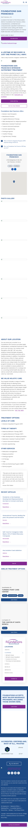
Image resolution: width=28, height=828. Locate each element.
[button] (14, 141)
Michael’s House (10, 655)
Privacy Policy (4, 817)
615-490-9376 (15, 763)
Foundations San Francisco (11, 659)
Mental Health (6, 538)
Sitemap (11, 810)
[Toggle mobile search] (23, 2)
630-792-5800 (19, 410)
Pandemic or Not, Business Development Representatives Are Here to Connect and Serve (13, 499)
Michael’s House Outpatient (13, 657)
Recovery (5, 520)
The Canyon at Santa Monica (13, 661)
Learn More (14, 600)
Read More (6, 507)
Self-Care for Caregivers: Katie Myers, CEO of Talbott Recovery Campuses (13, 534)
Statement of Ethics (14, 806)
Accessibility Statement (15, 808)
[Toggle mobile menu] (26, 2)
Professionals (6, 503)
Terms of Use (4, 810)
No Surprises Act (5, 806)
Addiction (5, 553)
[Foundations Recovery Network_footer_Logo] (14, 768)
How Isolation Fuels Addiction (12, 550)
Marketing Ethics (5, 808)
